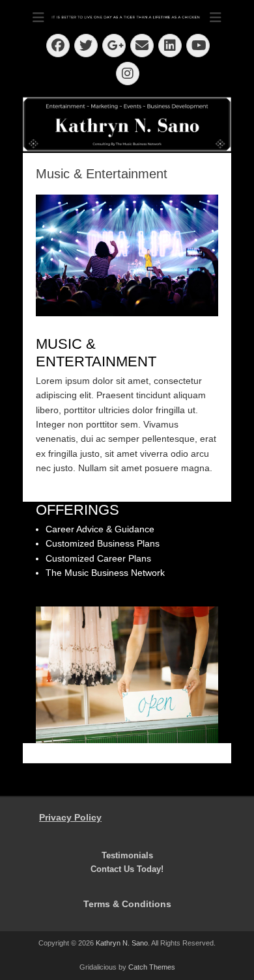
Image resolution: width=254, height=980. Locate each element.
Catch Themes (151, 967)
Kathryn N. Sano (122, 943)
